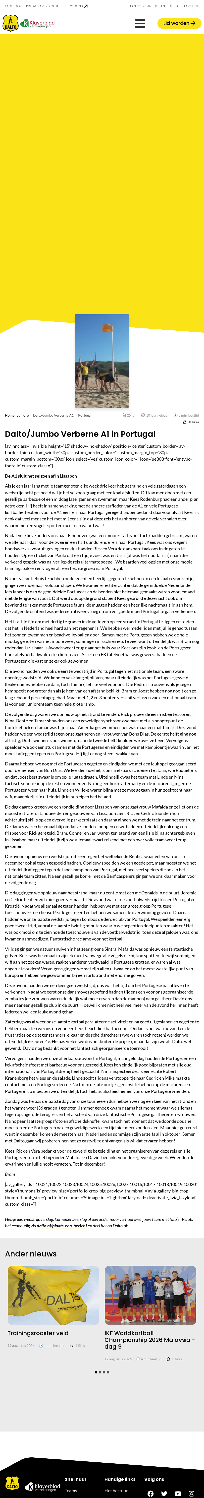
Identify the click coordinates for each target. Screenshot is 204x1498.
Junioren (24, 415)
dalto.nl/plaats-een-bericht (62, 1225)
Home (9, 415)
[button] (140, 23)
